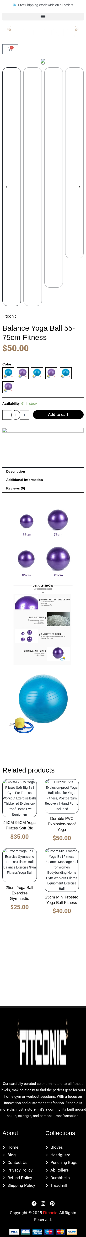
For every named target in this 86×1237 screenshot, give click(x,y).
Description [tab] (15, 471)
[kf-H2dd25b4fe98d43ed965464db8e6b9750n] (43, 62)
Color (6, 364)
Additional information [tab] (24, 480)
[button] (43, 16)
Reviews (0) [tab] (15, 488)
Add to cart (58, 414)
